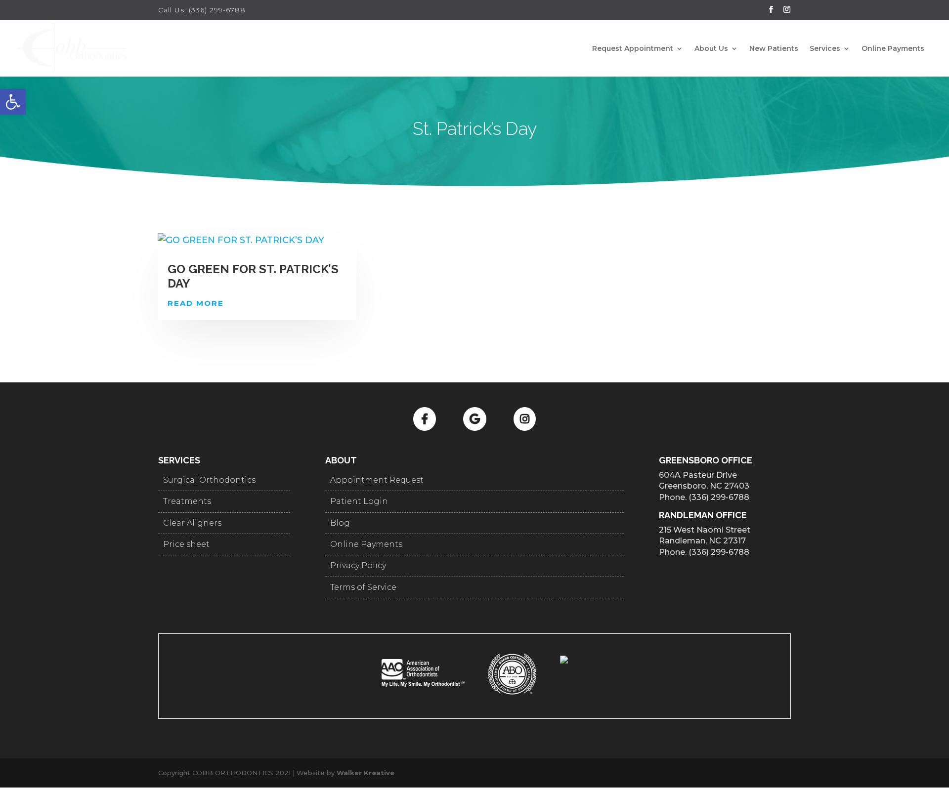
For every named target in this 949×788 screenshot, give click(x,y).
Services (825, 49)
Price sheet (186, 544)
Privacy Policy (358, 565)
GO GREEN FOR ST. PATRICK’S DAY (253, 276)
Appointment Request (377, 480)
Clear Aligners (192, 523)
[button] (13, 102)
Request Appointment (632, 49)
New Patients (773, 49)
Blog (340, 523)
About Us (711, 49)
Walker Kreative (365, 773)
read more (196, 303)
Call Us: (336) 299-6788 (202, 9)
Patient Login (359, 501)
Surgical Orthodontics (209, 480)
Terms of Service (363, 587)
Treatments (187, 501)
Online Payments (893, 49)
